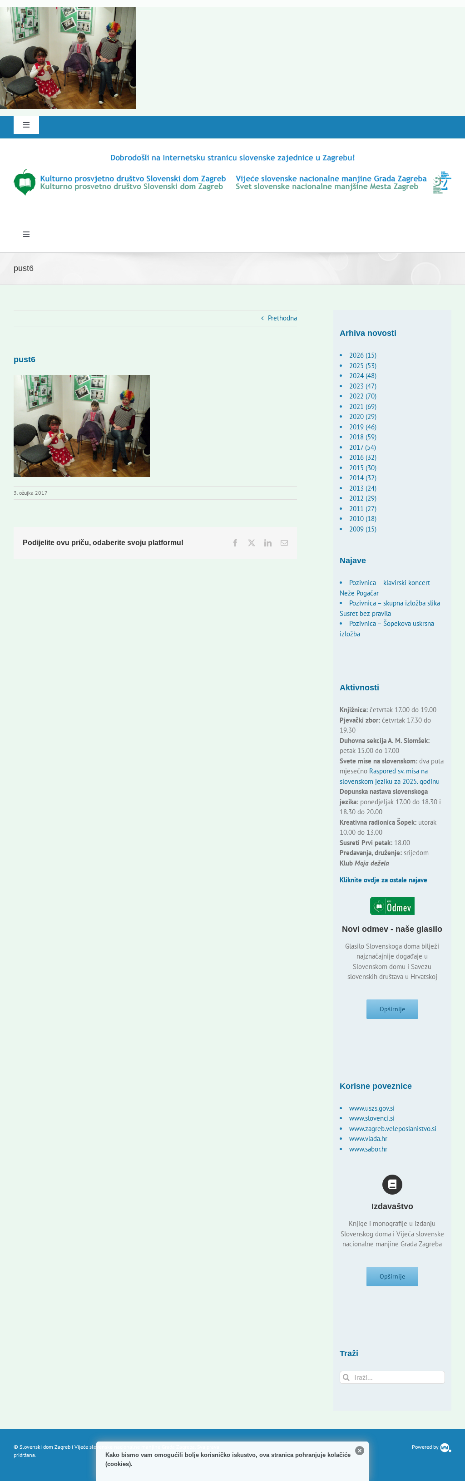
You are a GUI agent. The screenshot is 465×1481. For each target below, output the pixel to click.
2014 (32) (362, 477)
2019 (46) (362, 427)
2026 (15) (362, 355)
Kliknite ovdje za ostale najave (383, 880)
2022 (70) (362, 396)
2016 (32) (362, 457)
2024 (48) (362, 375)
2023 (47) (362, 386)
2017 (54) (362, 447)
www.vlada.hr (368, 1138)
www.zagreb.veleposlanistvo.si (392, 1128)
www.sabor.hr (368, 1149)
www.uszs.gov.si (372, 1108)
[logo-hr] (232, 156)
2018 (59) (362, 437)
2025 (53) (362, 365)
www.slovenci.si (372, 1118)
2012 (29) (362, 498)
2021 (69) (362, 406)
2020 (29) (362, 416)
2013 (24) (362, 488)
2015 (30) (362, 467)
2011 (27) (362, 508)
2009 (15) (362, 529)
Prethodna (282, 318)
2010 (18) (362, 518)
